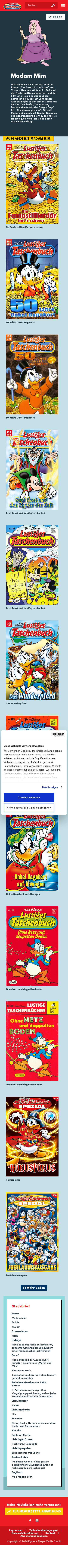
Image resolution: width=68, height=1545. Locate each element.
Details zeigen (50, 787)
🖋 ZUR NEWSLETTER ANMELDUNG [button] (34, 1511)
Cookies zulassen (29, 797)
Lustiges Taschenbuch (12, 6)
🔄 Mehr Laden (34, 1288)
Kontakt (50, 1533)
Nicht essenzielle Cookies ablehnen (29, 807)
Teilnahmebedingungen (43, 1530)
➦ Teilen (55, 17)
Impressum (15, 1530)
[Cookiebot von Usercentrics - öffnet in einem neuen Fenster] (50, 735)
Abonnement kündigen (34, 1535)
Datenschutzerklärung (25, 1533)
